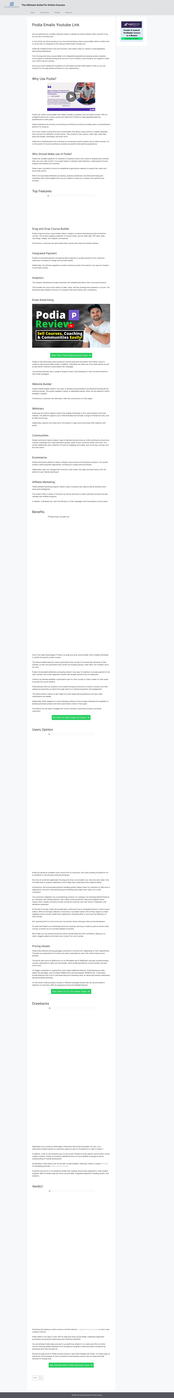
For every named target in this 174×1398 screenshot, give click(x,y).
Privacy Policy (44, 12)
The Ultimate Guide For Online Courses (43, 5)
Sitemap (57, 12)
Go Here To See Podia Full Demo (69, 717)
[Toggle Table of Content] (40, 1377)
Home (33, 12)
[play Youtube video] (71, 326)
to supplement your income (87, 1329)
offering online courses (59, 1166)
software (104, 1164)
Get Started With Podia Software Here (69, 1365)
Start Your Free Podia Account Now (69, 355)
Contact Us (68, 12)
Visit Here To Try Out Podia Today (69, 991)
